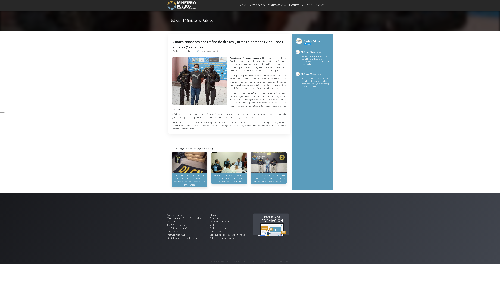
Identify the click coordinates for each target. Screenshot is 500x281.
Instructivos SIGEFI (176, 234)
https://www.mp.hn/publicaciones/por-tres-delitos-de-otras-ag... (316, 84)
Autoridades (257, 5)
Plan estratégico (175, 221)
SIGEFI (213, 224)
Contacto (214, 218)
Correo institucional (219, 221)
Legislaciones (174, 231)
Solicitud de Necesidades (222, 238)
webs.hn (284, 262)
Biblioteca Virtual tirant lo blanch (183, 238)
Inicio (242, 5)
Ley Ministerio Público (178, 228)
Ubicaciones (216, 214)
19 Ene (319, 52)
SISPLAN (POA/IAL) (176, 224)
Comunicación (316, 5)
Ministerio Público (308, 52)
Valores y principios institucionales (184, 218)
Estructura (296, 5)
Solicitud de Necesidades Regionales (227, 234)
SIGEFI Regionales (218, 228)
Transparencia (277, 5)
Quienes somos (174, 214)
